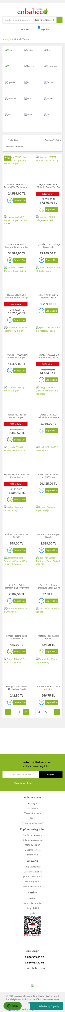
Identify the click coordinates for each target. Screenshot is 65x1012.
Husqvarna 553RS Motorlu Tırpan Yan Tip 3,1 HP (16, 247)
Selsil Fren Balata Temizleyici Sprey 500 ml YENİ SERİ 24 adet (17, 588)
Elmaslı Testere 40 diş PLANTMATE (16, 637)
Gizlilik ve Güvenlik (33, 871)
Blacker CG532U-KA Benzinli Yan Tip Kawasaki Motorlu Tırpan (16, 187)
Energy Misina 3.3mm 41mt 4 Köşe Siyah (16, 688)
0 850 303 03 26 (34, 957)
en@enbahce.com (34, 968)
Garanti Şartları (32, 881)
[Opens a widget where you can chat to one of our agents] (12, 1006)
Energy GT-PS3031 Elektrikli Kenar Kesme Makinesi (48, 417)
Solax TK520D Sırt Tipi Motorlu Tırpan (48, 296)
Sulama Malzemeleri (32, 839)
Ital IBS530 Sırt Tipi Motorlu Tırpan (17, 416)
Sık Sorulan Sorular (32, 903)
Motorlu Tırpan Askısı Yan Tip (48, 637)
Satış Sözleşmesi (32, 866)
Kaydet (50, 774)
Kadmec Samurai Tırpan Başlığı (48, 536)
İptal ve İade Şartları (32, 876)
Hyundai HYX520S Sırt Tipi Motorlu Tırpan (17, 356)
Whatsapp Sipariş (49, 1006)
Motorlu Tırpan (21, 39)
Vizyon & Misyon (32, 813)
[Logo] (33, 10)
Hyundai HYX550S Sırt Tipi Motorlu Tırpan (48, 356)
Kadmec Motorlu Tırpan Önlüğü (16, 536)
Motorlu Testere (32, 849)
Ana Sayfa (32, 803)
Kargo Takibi (32, 908)
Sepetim (45, 29)
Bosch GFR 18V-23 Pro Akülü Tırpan (48, 476)
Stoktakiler (13, 140)
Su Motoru (32, 854)
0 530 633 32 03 (34, 962)
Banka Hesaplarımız (32, 886)
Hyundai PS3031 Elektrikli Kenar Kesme (16, 476)
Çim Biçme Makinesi (32, 834)
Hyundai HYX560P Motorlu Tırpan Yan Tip (48, 186)
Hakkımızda (32, 808)
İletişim (32, 898)
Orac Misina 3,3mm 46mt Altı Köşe (48, 688)
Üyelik (32, 913)
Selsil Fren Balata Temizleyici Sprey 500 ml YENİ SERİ (48, 588)
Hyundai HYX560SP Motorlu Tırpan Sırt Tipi (16, 296)
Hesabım (25, 29)
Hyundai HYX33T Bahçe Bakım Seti (48, 245)
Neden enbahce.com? (32, 822)
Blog (32, 818)
